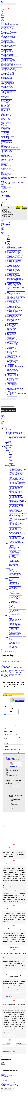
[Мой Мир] (5, 651)
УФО (10, 639)
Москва (11, 452)
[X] (7, 651)
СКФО (10, 606)
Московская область (14, 468)
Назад (9, 429)
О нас (2, 1072)
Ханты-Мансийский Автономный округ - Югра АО (12, 674)
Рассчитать (6, 749)
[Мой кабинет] (1, 422)
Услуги (8, 431)
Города (8, 448)
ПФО (10, 618)
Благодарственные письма (8, 4)
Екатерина (10, 758)
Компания (8, 442)
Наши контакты (4, 1076)
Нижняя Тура (19, 701)
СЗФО (10, 592)
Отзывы (3, 1074)
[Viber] (9, 651)
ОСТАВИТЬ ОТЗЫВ (24, 209)
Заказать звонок (6, 202)
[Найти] (2, 407)
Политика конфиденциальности (10, 1084)
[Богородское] (5, 828)
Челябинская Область (7, 675)
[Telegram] (15, 651)
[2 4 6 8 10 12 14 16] (14, 728)
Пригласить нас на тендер (7, 1075)
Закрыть (3, 1063)
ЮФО (10, 570)
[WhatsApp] (11, 651)
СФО (10, 580)
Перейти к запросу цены (6, 1090)
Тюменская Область (15, 672)
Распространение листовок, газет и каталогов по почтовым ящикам (17, 436)
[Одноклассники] (3, 651)
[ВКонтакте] (1, 651)
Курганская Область (5, 672)
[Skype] (13, 651)
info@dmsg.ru (5, 199)
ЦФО (10, 546)
